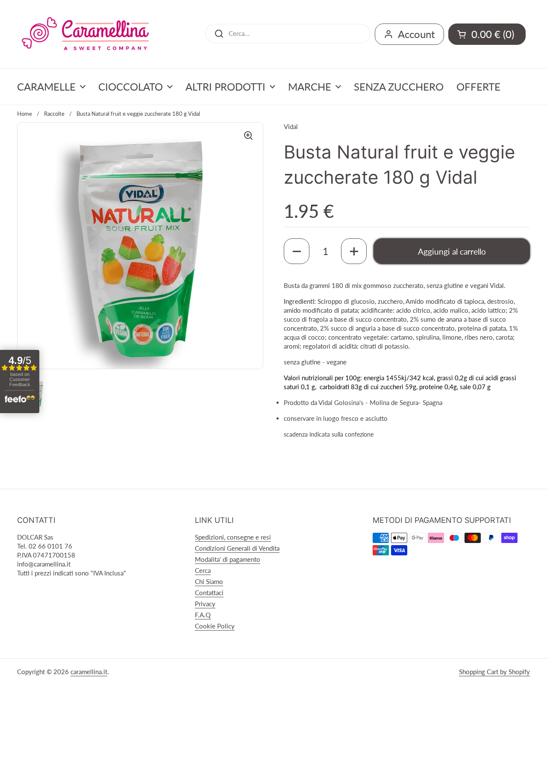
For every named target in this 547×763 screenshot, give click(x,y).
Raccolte (54, 113)
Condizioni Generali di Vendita (237, 548)
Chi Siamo (209, 581)
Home (24, 113)
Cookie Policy (215, 626)
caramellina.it (89, 671)
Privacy (205, 603)
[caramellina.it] (85, 34)
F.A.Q (203, 615)
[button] (296, 251)
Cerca (203, 570)
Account (416, 34)
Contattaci (209, 592)
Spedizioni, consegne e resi (233, 537)
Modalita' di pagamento (227, 559)
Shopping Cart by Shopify (494, 671)
